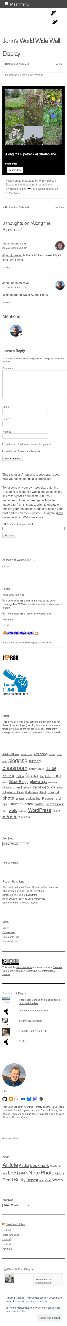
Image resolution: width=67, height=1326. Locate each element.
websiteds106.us (48, 188)
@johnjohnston (12, 255)
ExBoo (20, 776)
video (4, 810)
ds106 (51, 768)
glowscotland (12, 787)
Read (7, 1179)
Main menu (19, 4)
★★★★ (9, 816)
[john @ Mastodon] (35, 1099)
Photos (22, 1041)
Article (10, 1164)
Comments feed (10, 937)
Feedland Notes (15, 1224)
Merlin (60, 63)
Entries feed (8, 932)
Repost (32, 1179)
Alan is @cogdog (11, 887)
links (42, 792)
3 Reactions (13, 193)
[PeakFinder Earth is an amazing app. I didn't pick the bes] (33, 997)
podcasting (33, 798)
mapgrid (20, 184)
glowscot (53, 782)
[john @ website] (41, 1099)
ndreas (5, 894)
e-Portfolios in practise (31, 1020)
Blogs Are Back (10, 1234)
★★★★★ (24, 817)
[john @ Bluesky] (29, 1099)
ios (52, 787)
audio (52, 754)
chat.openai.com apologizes (33, 1010)
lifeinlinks (31, 792)
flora (56, 775)
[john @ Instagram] (17, 1099)
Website (6, 431)
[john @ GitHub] (4, 1099)
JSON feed (8, 619)
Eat (59, 1166)
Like (12, 1172)
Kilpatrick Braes (13, 792)
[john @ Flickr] (23, 1099)
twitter (39, 803)
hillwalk (27, 787)
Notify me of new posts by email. (23, 451)
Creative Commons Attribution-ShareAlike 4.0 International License (32, 970)
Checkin (53, 1166)
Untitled (6, 1230)
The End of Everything (32, 891)
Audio (24, 1165)
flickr (48, 776)
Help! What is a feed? (13, 594)
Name (6, 406)
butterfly (35, 760)
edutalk (8, 775)
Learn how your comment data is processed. (32, 476)
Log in (5, 927)
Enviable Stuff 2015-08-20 (33, 1031)
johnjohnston (9, 891)
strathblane (45, 184)
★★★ (57, 810)
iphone (60, 787)
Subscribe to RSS (15, 600)
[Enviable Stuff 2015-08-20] (33, 1028)
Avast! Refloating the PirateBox (41, 887)
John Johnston (12, 283)
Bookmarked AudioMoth (16, 63)
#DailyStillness (10, 754)
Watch (57, 1179)
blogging (17, 760)
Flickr (34, 188)
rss (4, 804)
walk (13, 810)
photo (8, 797)
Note (34, 1172)
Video (48, 1180)
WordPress (39, 809)
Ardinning (41, 753)
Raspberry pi (51, 798)
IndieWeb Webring (16, 559)
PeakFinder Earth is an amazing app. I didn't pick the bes (39, 1001)
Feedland (7, 1248)
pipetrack (31, 184)
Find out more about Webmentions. (32, 515)
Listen (22, 1173)
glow (4, 782)
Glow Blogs (18, 781)
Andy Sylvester (10, 898)
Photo (48, 1172)
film (42, 776)
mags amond (11, 243)
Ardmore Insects (28, 902)
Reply (9, 267)
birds (4, 761)
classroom (14, 767)
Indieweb (41, 787)
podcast (20, 798)
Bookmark (39, 1165)
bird (59, 754)
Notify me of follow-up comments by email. (29, 444)
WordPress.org (10, 941)
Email (6, 419)
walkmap (22, 810)
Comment (8, 368)
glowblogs (38, 781)
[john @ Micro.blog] (11, 1099)
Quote (59, 1173)
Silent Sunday (21, 803)
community (36, 768)
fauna (31, 775)
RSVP (41, 1180)
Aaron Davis (26, 754)
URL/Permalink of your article (18, 524)
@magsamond (12, 295)
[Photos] (33, 1038)
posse (50, 180)
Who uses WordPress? (34, 898)
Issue (4, 1173)
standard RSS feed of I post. (31, 613)
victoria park (55, 803)
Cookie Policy (19, 1310)
